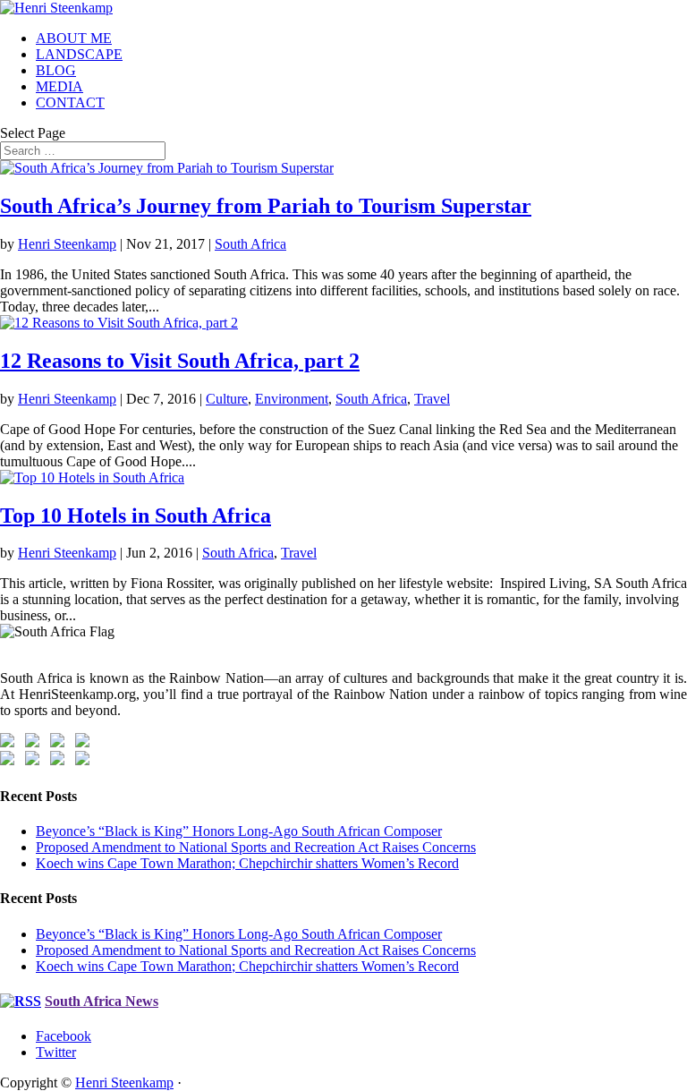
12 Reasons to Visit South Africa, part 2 (180, 360)
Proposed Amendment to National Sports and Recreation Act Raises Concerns (256, 847)
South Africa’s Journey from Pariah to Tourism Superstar (265, 205)
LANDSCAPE (79, 54)
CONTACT (70, 102)
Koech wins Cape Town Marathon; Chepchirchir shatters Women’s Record (247, 863)
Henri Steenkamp (67, 243)
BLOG (56, 70)
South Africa (250, 243)
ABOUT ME (74, 38)
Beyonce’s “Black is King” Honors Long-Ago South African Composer (239, 831)
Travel (432, 398)
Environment (291, 398)
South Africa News (101, 1001)
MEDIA (59, 86)
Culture (227, 398)
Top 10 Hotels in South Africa (135, 515)
